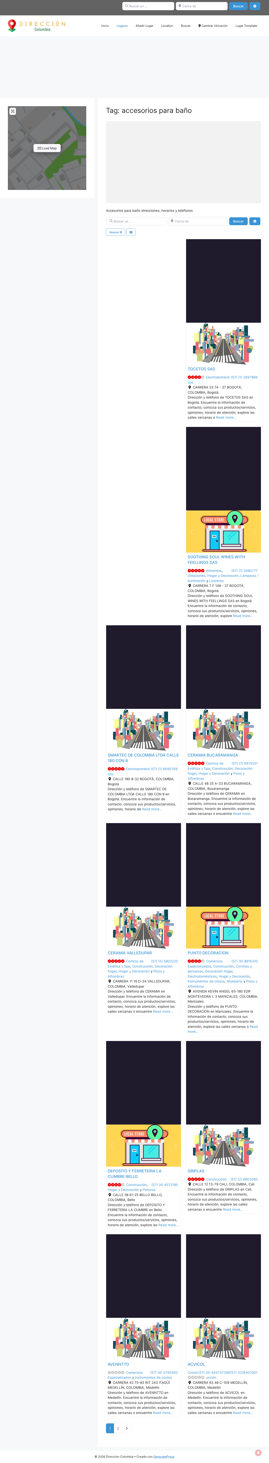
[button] (191, 344)
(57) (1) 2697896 (244, 377)
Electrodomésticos (202, 976)
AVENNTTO (118, 1364)
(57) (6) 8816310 (244, 961)
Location (167, 26)
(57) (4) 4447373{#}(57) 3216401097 (228, 1373)
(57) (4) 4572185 (164, 1185)
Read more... (226, 417)
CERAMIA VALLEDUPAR (130, 953)
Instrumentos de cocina (206, 981)
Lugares (122, 26)
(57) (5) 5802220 (164, 961)
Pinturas (149, 1190)
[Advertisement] (134, 65)
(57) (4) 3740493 (164, 1373)
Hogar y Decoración (222, 576)
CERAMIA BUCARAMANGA (213, 755)
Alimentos (214, 571)
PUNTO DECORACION (208, 953)
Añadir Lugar (144, 26)
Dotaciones (196, 576)
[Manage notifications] (258, 1453)
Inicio (105, 26)
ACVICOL (196, 1364)
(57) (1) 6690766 (164, 769)
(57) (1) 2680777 (244, 571)
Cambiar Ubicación (214, 26)
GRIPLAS (196, 1171)
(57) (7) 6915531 (245, 763)
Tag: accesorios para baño (149, 110)
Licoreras (216, 581)
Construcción (222, 769)
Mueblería (234, 981)
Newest (114, 232)
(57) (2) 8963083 (244, 1179)
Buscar (240, 6)
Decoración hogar (219, 971)
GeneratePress (163, 1456)
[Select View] (131, 232)
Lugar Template (246, 26)
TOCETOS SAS (201, 369)
